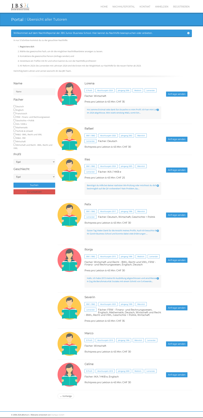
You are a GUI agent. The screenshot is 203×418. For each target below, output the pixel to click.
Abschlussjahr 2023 (108, 304)
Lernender (150, 90)
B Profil (89, 340)
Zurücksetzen (34, 191)
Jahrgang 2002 (126, 135)
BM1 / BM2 (90, 135)
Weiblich (137, 90)
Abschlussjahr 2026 (108, 135)
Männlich (141, 135)
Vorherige (66, 396)
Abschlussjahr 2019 (105, 340)
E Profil (89, 90)
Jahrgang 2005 (126, 166)
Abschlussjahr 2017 (108, 211)
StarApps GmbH (57, 415)
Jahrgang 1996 (126, 211)
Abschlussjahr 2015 (108, 256)
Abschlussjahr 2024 (105, 90)
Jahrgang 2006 (123, 90)
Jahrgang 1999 (126, 304)
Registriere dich (27, 46)
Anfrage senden (177, 94)
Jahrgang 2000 (123, 371)
